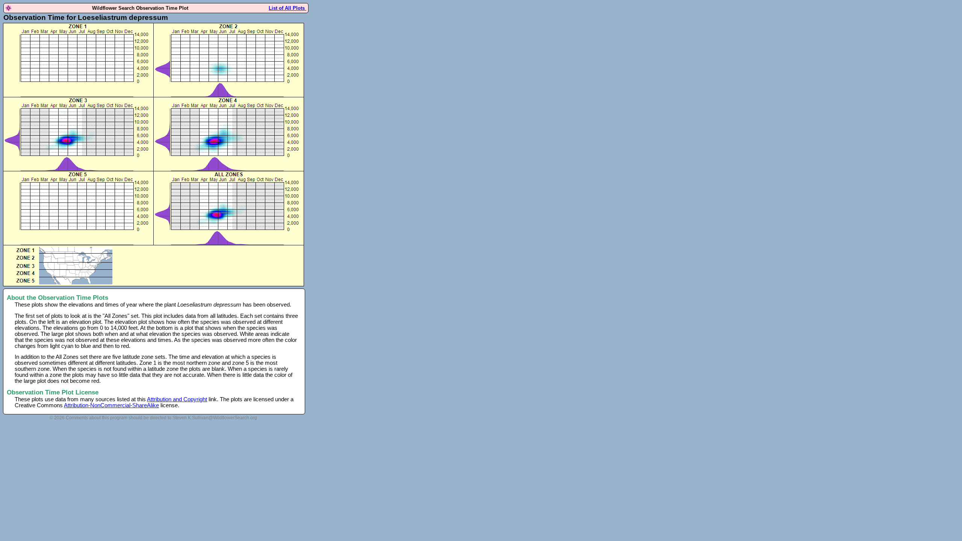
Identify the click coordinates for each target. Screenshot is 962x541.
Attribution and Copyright (177, 399)
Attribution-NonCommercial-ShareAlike (111, 405)
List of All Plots (287, 8)
